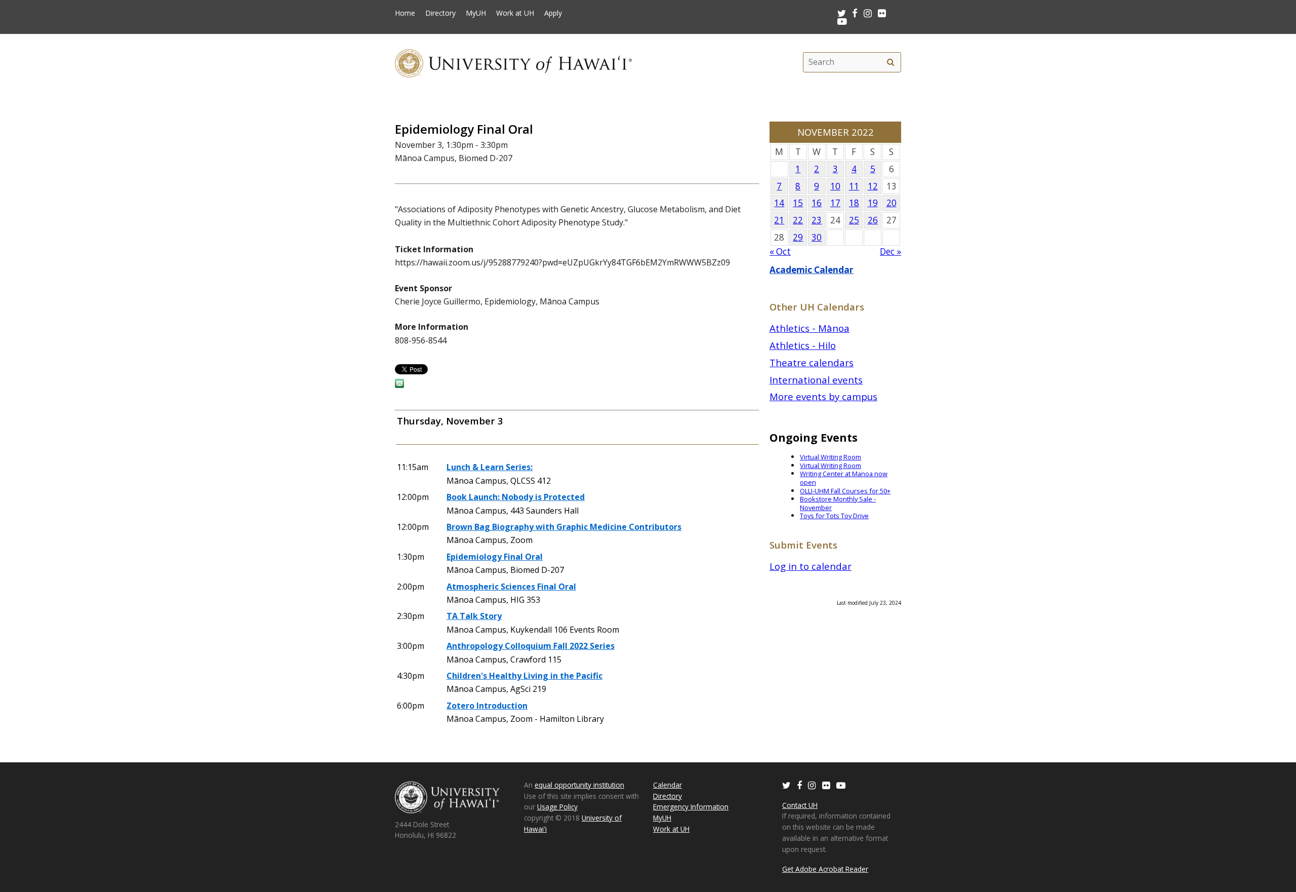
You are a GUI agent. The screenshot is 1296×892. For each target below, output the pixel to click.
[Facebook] (799, 785)
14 (779, 203)
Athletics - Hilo (803, 345)
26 (873, 220)
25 (854, 220)
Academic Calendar (812, 270)
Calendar (667, 785)
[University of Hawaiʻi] (513, 62)
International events (816, 379)
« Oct (780, 251)
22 (798, 220)
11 (854, 186)
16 (817, 203)
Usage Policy (557, 806)
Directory (440, 13)
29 (798, 237)
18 (854, 203)
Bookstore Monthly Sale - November (838, 503)
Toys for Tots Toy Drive (834, 515)
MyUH (476, 13)
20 (891, 203)
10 (835, 186)
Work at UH (515, 13)
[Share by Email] (399, 385)
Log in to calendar (811, 566)
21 (779, 220)
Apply (553, 13)
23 (817, 220)
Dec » (890, 251)
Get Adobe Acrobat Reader (825, 869)
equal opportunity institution (579, 785)
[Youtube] (842, 21)
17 (835, 203)
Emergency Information (690, 806)
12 (873, 186)
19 (873, 203)
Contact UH (800, 805)
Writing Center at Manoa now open (843, 478)
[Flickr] (826, 785)
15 (798, 203)
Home (405, 13)
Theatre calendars (812, 362)
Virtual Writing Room (830, 456)
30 (817, 237)
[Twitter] (786, 785)
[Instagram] (812, 785)
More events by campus (823, 396)
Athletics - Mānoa (809, 328)
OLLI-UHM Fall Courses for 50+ (845, 490)
